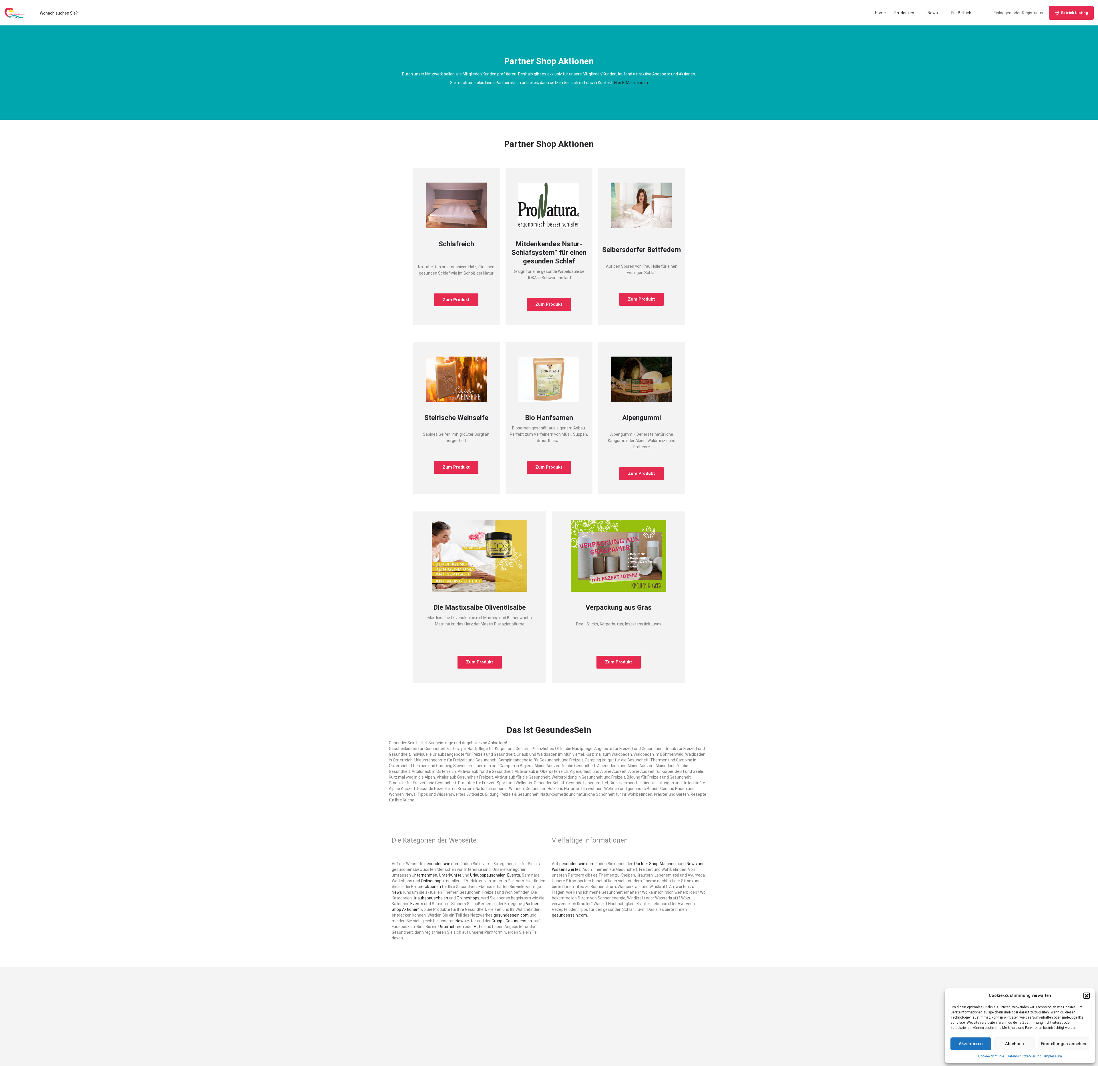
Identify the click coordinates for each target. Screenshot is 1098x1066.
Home (880, 13)
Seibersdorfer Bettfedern (641, 250)
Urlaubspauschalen (488, 875)
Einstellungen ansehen (1063, 1043)
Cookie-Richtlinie (991, 1056)
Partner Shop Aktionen (655, 863)
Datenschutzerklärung (1024, 1056)
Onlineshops (432, 881)
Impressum (1053, 1056)
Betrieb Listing (1074, 13)
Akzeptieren (971, 1043)
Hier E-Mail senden (631, 82)
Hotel (479, 926)
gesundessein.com (442, 863)
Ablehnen (1014, 1043)
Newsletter (465, 921)
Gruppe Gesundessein (512, 921)
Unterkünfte (450, 875)
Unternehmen (424, 875)
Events (513, 875)
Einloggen (1002, 13)
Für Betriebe (962, 13)
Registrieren (1033, 13)
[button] (1086, 996)
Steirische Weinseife (456, 418)
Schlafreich (456, 244)
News (933, 13)
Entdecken (904, 13)
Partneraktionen (426, 886)
